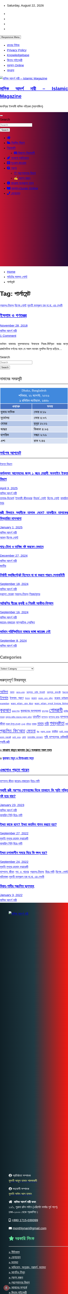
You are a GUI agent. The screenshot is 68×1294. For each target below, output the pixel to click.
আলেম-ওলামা (20, 692)
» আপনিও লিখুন (17, 1272)
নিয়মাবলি (11, 148)
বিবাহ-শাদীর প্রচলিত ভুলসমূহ (17, 886)
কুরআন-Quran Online (24, 188)
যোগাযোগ (15, 193)
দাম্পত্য (44, 717)
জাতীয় (3, 566)
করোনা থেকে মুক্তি (45, 698)
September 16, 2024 (14, 612)
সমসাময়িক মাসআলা (35, 737)
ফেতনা (31, 730)
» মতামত (13, 1262)
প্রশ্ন (13, 168)
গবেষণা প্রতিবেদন (19, 158)
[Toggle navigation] (1, 115)
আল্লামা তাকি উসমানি (36, 692)
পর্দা (66, 723)
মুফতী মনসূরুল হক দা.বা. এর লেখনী (44, 305)
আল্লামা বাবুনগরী (54, 692)
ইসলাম (4, 698)
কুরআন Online (15, 65)
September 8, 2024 (13, 640)
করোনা (34, 698)
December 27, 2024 (14, 555)
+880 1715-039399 (25, 1220)
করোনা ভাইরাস (61, 698)
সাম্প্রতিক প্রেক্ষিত (25, 622)
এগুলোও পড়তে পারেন (14, 769)
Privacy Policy (17, 50)
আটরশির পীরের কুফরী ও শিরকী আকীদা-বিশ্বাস (26, 603)
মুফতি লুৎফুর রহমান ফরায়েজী (14, 838)
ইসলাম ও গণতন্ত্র (13, 315)
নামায (40, 723)
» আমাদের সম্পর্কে (18, 1287)
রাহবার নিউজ (13, 45)
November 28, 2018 (14, 325)
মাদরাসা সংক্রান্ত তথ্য (22, 183)
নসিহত (28, 724)
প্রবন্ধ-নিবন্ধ (7, 305)
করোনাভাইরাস (4, 703)
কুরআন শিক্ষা (16, 711)
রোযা (24, 737)
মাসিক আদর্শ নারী (8, 331)
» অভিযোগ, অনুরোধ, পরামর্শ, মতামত (27, 1267)
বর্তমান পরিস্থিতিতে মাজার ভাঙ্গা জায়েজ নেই (25, 631)
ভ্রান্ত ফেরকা (7, 594)
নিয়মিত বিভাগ (17, 143)
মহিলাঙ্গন (4, 877)
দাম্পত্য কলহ (54, 717)
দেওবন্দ (23, 724)
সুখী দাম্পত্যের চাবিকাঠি (56, 737)
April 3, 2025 (9, 488)
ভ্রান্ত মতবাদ (46, 731)
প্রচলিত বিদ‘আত (12, 730)
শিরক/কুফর (34, 594)
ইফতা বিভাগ (6, 464)
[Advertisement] (34, 232)
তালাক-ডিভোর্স (7, 498)
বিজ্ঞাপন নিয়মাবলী (26, 153)
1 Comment (8, 336)
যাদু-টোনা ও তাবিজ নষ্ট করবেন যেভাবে (21, 547)
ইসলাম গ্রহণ (16, 698)
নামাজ (34, 723)
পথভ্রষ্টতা (57, 723)
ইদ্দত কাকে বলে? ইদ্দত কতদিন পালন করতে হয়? (28, 824)
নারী (46, 723)
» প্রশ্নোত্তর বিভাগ (19, 1282)
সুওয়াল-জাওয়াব (18, 163)
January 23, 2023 (12, 805)
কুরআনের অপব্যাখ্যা (31, 710)
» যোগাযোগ (15, 1257)
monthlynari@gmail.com (29, 1228)
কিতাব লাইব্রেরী (14, 60)
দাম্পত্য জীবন (7, 781)
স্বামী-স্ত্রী (5, 742)
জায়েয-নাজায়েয (7, 622)
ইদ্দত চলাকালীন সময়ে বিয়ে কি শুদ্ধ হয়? (23, 853)
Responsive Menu (10, 37)
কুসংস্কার (45, 711)
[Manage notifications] (6, 1288)
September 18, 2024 (14, 584)
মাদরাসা (10, 70)
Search (5, 119)
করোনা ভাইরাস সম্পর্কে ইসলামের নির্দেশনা (51, 703)
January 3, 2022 (11, 895)
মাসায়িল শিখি (6, 815)
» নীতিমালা (14, 1252)
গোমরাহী (56, 710)
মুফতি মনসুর (16, 737)
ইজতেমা (65, 692)
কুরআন (5, 710)
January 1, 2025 (11, 527)
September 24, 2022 (14, 862)
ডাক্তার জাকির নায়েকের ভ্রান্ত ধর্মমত (19, 717)
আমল (3, 537)
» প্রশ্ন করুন (16, 1277)
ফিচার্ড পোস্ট (39, 498)
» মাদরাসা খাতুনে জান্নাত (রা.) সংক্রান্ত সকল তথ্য (26, 750)
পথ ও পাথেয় (22, 872)
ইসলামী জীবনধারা (23, 498)
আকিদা (4, 692)
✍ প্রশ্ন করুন (22, 178)
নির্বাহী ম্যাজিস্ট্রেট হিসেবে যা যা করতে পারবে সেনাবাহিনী (32, 575)
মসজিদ (55, 731)
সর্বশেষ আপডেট (10, 452)
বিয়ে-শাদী (35, 781)
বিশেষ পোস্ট (21, 305)
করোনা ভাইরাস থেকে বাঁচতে (22, 703)
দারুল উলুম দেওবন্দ (13, 723)
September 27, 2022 (14, 833)
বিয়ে (38, 732)
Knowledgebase (18, 55)
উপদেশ (27, 698)
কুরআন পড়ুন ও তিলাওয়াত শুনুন (18, 758)
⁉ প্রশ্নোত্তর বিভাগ (25, 173)
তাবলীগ (36, 716)
